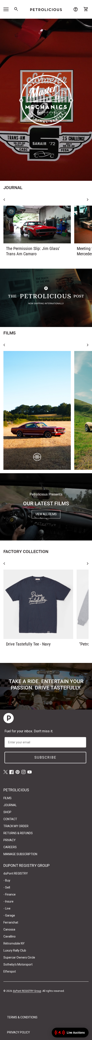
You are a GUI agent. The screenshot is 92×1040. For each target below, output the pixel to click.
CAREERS (10, 847)
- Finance (9, 894)
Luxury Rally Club (14, 950)
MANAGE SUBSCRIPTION (20, 854)
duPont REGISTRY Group (27, 990)
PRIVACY (9, 840)
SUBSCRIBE (45, 757)
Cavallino (9, 936)
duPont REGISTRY (15, 873)
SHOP (7, 812)
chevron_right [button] (87, 199)
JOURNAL (10, 805)
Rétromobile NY (14, 943)
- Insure (8, 901)
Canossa (9, 929)
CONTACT (10, 819)
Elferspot (9, 971)
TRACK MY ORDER (15, 826)
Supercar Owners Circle (19, 957)
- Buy (6, 880)
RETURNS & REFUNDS (18, 833)
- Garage (9, 915)
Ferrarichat (10, 922)
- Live (6, 908)
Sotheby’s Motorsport (18, 964)
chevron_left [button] (4, 199)
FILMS (7, 798)
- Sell (6, 887)
